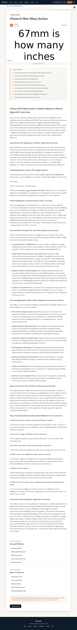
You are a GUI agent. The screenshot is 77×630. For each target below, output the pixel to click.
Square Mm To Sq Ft (16, 562)
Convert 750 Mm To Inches (18, 587)
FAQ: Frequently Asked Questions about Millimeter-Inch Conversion (30, 94)
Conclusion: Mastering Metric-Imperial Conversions (26, 97)
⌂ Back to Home (16, 606)
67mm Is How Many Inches (33, 598)
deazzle (4, 2)
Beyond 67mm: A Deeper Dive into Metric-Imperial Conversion (29, 85)
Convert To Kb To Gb (16, 580)
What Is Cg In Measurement (18, 551)
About (15, 2)
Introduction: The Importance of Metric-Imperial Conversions (29, 76)
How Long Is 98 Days (16, 548)
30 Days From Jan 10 (16, 576)
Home (11, 2)
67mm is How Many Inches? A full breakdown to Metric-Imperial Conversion (32, 73)
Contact (20, 2)
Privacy (32, 2)
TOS (37, 2)
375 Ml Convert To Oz (16, 555)
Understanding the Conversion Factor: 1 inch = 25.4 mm (27, 82)
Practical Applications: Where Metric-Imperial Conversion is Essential (31, 88)
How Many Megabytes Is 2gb (18, 591)
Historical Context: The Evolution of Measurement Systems (28, 91)
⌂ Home (70, 2)
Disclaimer (26, 2)
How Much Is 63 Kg (16, 584)
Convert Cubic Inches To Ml (18, 559)
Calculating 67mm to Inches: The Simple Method (26, 79)
